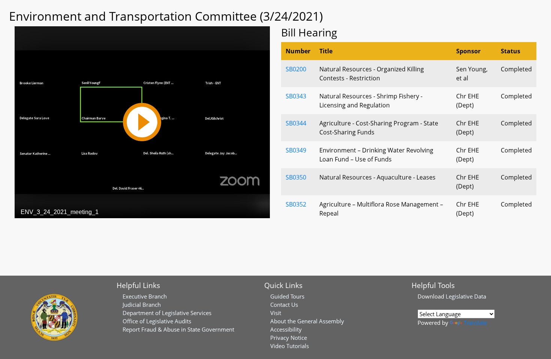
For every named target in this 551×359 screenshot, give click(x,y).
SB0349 (296, 150)
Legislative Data (466, 296)
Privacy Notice (288, 337)
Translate (475, 322)
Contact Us (284, 304)
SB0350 (296, 177)
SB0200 (296, 69)
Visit (275, 313)
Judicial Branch (142, 304)
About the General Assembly (307, 321)
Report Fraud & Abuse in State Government (178, 329)
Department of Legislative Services (167, 313)
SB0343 (296, 96)
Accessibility (286, 329)
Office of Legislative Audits (157, 321)
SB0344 (296, 123)
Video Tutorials (289, 346)
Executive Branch (145, 296)
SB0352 (296, 204)
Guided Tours (287, 296)
